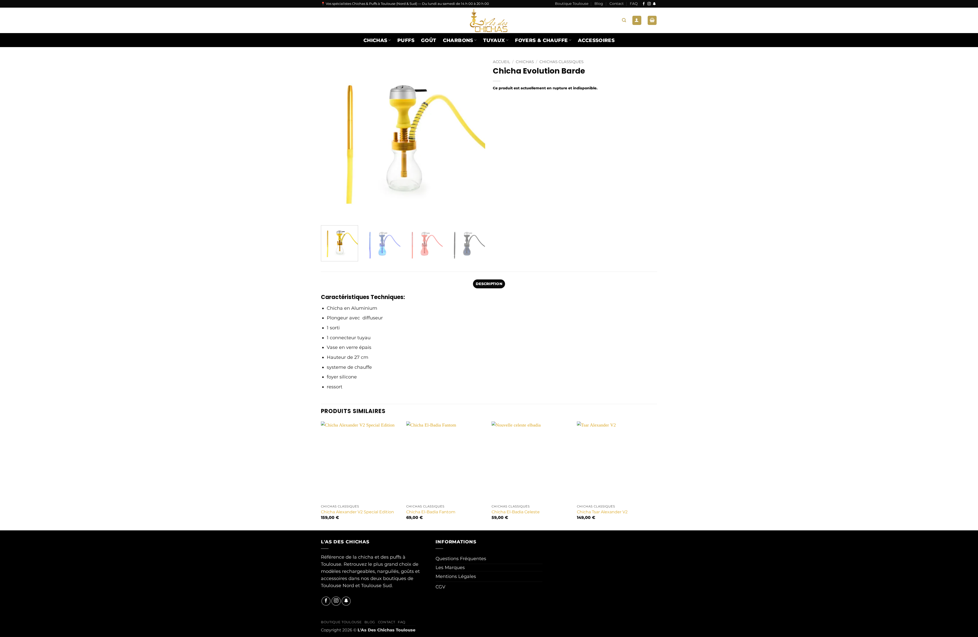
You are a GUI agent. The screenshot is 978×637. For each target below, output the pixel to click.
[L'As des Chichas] (489, 20)
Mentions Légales (456, 576)
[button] (624, 20)
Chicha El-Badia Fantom (430, 511)
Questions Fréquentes (461, 558)
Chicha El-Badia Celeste (516, 511)
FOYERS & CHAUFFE (541, 40)
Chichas (375, 40)
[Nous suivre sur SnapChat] (654, 4)
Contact (616, 3)
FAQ (634, 3)
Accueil (501, 62)
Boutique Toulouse (571, 3)
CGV (440, 586)
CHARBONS (458, 40)
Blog (598, 3)
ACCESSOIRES (596, 40)
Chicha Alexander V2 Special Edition (357, 511)
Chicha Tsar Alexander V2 (602, 511)
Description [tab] (489, 283)
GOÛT (428, 40)
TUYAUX (494, 40)
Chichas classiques (561, 62)
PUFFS (405, 40)
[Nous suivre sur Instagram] (649, 4)
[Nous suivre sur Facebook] (643, 4)
